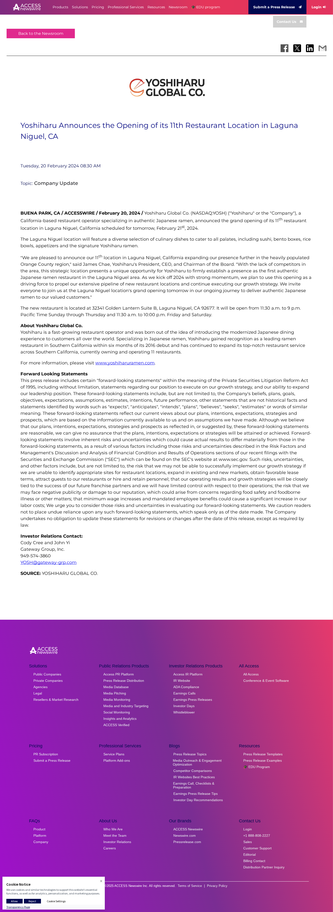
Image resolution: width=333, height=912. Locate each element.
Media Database (116, 687)
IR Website (181, 681)
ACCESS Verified (116, 725)
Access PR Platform (118, 674)
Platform (39, 835)
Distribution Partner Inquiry (263, 867)
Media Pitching (114, 693)
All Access (251, 674)
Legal (37, 693)
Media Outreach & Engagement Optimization (197, 762)
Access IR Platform (188, 674)
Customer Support (257, 848)
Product (39, 829)
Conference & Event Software (266, 681)
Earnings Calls (184, 693)
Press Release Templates (263, 754)
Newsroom (178, 7)
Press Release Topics (189, 754)
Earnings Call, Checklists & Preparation (193, 785)
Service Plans (113, 754)
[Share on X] (297, 48)
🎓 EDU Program (256, 767)
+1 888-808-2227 (256, 835)
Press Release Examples (262, 760)
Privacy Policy (217, 886)
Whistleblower (184, 712)
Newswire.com (184, 835)
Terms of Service (190, 886)
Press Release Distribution (123, 681)
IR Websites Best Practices (194, 777)
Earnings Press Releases (192, 700)
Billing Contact (254, 861)
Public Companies (47, 674)
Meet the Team (115, 835)
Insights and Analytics (120, 719)
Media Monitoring (116, 700)
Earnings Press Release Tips (195, 794)
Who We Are (113, 829)
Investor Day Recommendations (198, 800)
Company (40, 842)
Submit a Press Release (274, 7)
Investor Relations (117, 842)
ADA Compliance (186, 687)
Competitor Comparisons (192, 771)
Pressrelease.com (187, 842)
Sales (247, 842)
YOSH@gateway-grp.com (48, 562)
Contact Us (286, 21)
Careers (109, 848)
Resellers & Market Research (55, 700)
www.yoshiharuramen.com (125, 363)
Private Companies (48, 681)
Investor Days (184, 706)
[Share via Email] (322, 48)
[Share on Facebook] (284, 48)
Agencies (40, 687)
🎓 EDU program (205, 7)
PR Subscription (45, 754)
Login (317, 7)
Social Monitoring (116, 712)
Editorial (249, 854)
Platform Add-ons (116, 760)
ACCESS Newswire (188, 829)
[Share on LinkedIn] (310, 48)
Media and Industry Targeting (125, 706)
